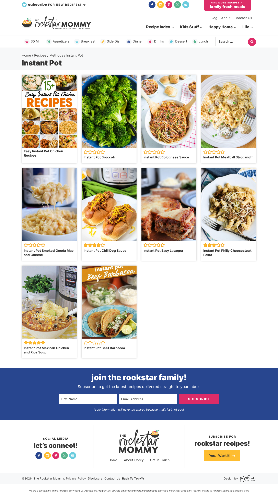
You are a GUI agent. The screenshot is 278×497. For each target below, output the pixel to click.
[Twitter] (177, 4)
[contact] (185, 4)
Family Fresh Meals (227, 6)
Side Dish (114, 41)
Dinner (138, 41)
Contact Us (243, 18)
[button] (86, 152)
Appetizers (61, 41)
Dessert (181, 41)
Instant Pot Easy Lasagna (163, 250)
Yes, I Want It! (220, 455)
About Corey (134, 460)
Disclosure (95, 478)
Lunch (203, 41)
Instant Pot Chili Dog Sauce (105, 250)
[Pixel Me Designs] (247, 478)
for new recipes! (55, 4)
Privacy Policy (76, 478)
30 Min (36, 41)
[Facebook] (152, 4)
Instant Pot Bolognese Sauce (166, 157)
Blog (213, 18)
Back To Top (131, 478)
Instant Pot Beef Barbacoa (104, 348)
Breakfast (88, 41)
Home (113, 460)
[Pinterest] (168, 4)
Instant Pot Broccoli (99, 157)
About (226, 18)
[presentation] (49, 111)
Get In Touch (160, 460)
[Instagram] (160, 4)
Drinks (159, 41)
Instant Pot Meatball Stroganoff (228, 157)
